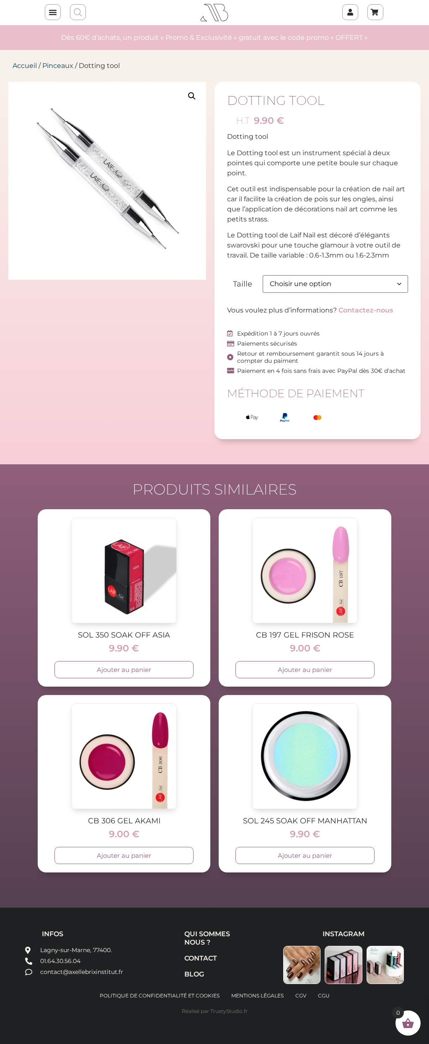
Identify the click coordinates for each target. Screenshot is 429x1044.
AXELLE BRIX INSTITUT (214, 12)
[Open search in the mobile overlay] (78, 12)
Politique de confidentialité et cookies (160, 995)
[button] (53, 12)
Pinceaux (57, 66)
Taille (242, 284)
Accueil (25, 66)
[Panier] (375, 12)
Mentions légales (257, 995)
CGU (324, 995)
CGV (300, 995)
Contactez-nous (366, 310)
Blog (194, 974)
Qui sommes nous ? (207, 938)
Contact (200, 958)
